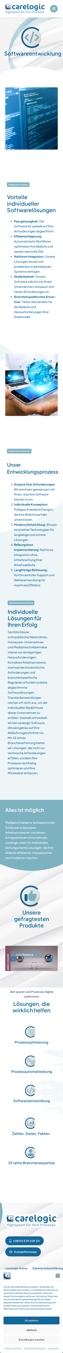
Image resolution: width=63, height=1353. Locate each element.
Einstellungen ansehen (31, 1339)
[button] (57, 1276)
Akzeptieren (31, 1320)
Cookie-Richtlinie (13, 1348)
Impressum (53, 1348)
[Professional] (31, 1214)
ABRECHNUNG (7, 961)
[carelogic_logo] (25, 5)
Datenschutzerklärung (35, 1348)
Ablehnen (31, 1330)
